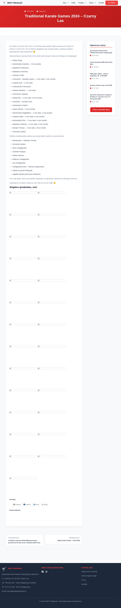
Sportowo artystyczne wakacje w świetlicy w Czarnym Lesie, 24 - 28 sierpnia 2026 (101, 97)
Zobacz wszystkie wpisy (101, 110)
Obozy (91, 3)
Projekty (81, 3)
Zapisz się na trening (89, 571)
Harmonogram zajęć (89, 576)
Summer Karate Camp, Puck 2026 (101, 85)
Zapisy (112, 2)
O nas (83, 580)
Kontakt (101, 3)
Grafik (73, 3)
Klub (64, 3)
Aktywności (42, 11)
